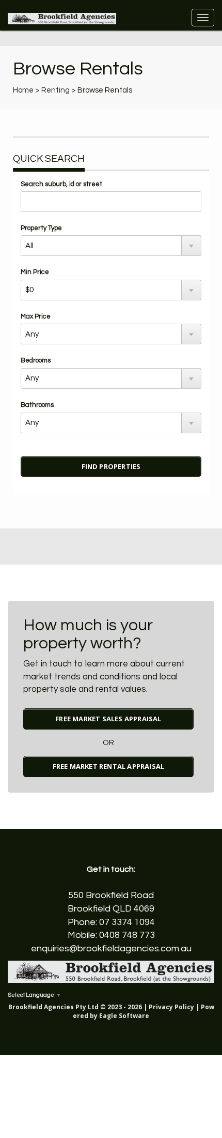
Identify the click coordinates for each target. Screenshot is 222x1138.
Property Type (41, 228)
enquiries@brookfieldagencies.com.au (111, 948)
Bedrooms (36, 360)
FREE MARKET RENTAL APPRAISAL (109, 766)
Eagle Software (124, 1015)
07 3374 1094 (127, 922)
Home (23, 90)
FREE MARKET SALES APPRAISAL (108, 718)
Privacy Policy (171, 1007)
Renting (55, 90)
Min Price (35, 272)
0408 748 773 (127, 935)
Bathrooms (37, 404)
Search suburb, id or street (61, 184)
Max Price (36, 316)
